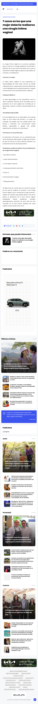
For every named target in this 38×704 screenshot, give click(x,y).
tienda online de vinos (10, 680)
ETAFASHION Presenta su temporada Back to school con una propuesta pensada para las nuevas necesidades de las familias (22, 495)
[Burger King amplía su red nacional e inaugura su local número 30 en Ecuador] (7, 625)
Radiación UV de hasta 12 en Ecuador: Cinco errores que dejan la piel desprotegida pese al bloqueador (18, 366)
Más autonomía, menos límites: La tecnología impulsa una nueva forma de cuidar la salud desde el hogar (18, 464)
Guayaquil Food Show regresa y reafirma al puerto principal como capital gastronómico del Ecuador (18, 539)
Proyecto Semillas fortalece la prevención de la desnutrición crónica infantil (20, 576)
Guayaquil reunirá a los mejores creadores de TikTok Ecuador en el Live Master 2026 (22, 568)
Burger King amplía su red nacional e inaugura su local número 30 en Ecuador (22, 624)
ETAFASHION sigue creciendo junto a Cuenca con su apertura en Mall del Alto (19, 612)
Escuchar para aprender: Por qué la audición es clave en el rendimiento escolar (21, 403)
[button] (25, 226)
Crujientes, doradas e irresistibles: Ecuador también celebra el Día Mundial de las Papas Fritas (22, 386)
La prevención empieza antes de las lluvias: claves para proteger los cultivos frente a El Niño (22, 551)
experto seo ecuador (26, 673)
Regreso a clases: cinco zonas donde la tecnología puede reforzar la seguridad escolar (22, 378)
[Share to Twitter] (13, 226)
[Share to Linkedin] (19, 226)
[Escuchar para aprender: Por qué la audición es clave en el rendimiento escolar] (6, 404)
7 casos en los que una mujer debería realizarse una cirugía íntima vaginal (22, 240)
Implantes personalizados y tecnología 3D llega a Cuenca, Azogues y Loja (20, 648)
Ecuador (8, 534)
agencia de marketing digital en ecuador (18, 671)
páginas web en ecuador (14, 687)
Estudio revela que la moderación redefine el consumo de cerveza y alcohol (21, 486)
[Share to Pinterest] (16, 226)
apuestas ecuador (27, 682)
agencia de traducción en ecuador (12, 682)
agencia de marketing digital (12, 673)
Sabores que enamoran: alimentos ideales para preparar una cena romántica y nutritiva (22, 640)
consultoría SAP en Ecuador (24, 680)
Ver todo (33, 234)
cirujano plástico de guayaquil (25, 684)
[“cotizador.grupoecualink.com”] (6, 432)
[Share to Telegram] (22, 226)
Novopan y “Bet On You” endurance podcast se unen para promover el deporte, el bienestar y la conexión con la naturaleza (22, 504)
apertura (8, 607)
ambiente (25, 687)
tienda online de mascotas (9, 689)
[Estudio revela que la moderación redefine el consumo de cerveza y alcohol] (7, 487)
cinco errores (8, 361)
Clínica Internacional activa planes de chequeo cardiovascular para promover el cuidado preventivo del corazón (22, 478)
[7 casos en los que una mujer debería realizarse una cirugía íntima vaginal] (7, 241)
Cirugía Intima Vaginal (9, 17)
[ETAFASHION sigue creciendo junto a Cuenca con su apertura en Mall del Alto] (19, 603)
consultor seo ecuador (18, 675)
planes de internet (29, 678)
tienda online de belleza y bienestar (26, 689)
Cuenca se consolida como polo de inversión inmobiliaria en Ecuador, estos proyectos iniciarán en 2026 (22, 632)
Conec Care (8, 458)
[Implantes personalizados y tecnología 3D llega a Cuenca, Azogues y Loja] (7, 649)
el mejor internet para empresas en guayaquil (12, 678)
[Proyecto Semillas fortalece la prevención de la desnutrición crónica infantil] (7, 577)
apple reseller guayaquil (10, 684)
